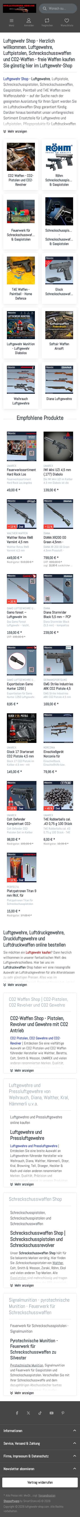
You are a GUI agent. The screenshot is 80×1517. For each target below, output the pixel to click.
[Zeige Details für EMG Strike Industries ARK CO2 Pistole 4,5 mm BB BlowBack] (58, 660)
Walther (57, 1262)
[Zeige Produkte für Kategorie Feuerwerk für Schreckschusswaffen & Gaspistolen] (21, 211)
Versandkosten (46, 1495)
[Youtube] (51, 1413)
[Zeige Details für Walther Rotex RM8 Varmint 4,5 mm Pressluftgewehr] (21, 514)
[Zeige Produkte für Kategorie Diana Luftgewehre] (59, 380)
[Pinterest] (63, 1413)
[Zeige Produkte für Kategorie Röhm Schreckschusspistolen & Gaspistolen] (59, 157)
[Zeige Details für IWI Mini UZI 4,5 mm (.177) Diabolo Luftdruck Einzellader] (58, 446)
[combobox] (58, 8)
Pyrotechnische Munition (26, 1365)
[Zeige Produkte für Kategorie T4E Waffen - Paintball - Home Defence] (21, 271)
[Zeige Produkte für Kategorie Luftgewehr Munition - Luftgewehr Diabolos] (21, 325)
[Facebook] (17, 1413)
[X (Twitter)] (29, 1413)
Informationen (13, 1430)
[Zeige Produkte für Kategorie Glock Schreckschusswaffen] (59, 271)
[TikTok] (40, 1413)
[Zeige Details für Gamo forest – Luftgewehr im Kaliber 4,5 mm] (21, 589)
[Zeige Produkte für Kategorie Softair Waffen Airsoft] (59, 325)
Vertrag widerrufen (40, 1482)
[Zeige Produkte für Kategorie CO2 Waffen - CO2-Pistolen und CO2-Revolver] (21, 157)
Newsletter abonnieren (19, 1468)
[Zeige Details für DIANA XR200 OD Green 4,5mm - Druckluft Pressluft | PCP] (58, 514)
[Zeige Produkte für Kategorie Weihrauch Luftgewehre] (21, 380)
